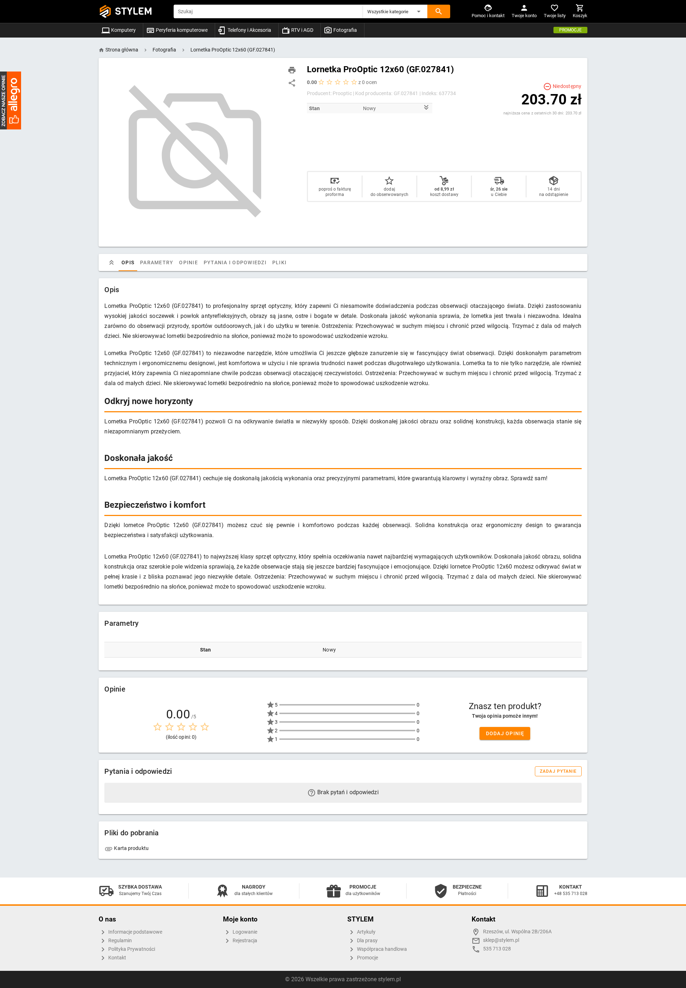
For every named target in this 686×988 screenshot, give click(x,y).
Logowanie (244, 932)
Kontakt (116, 958)
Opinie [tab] (188, 262)
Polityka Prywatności (131, 949)
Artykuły (366, 932)
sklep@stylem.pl (501, 940)
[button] (395, 11)
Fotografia (344, 30)
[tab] (111, 262)
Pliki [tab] (279, 262)
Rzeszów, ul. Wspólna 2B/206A (517, 932)
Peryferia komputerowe (181, 30)
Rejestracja (244, 941)
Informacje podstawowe (134, 932)
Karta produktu (131, 848)
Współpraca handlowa (381, 949)
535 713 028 (497, 949)
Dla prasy (367, 941)
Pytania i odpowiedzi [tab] (235, 262)
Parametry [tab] (156, 262)
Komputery (123, 30)
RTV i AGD (301, 30)
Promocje (570, 30)
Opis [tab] (127, 262)
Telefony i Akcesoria (249, 30)
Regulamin (119, 941)
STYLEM (133, 11)
